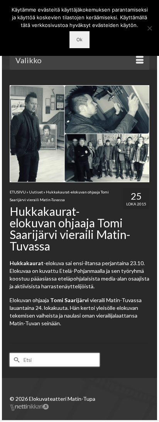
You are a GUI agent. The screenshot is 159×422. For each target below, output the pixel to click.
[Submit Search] (15, 360)
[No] (149, 28)
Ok (79, 39)
